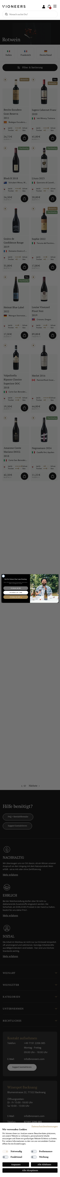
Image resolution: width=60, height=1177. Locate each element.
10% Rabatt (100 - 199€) (15, 592)
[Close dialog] (3, 576)
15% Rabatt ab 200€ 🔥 (16, 597)
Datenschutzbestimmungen (45, 1126)
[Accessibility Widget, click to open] (55, 588)
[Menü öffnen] (55, 6)
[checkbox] (5, 1151)
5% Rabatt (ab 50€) (16, 588)
